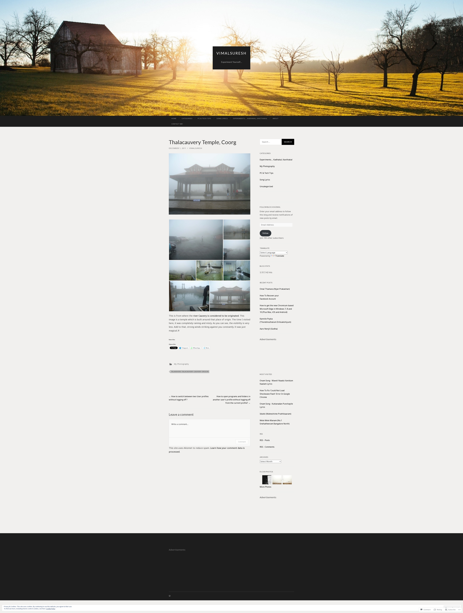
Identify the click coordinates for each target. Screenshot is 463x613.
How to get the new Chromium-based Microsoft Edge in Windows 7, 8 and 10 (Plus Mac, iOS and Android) (276, 308)
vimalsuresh (231, 53)
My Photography (181, 364)
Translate (279, 256)
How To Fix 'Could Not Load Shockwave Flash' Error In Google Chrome (275, 393)
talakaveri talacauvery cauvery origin (190, 372)
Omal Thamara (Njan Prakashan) (275, 289)
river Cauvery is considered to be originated (216, 315)
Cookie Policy (50, 609)
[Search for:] (277, 142)
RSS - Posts (265, 440)
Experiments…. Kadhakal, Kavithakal (250, 118)
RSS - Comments (267, 447)
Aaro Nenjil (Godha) (269, 328)
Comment (242, 442)
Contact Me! (177, 124)
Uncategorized (266, 186)
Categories (187, 118)
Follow (265, 233)
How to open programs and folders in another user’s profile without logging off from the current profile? (231, 399)
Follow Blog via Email (270, 207)
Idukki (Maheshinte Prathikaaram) (275, 413)
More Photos (265, 486)
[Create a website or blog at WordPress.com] (169, 596)
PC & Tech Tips (204, 118)
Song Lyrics (222, 118)
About (276, 118)
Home (173, 118)
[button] (196, 239)
